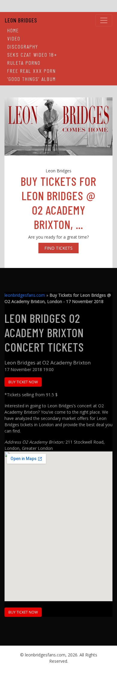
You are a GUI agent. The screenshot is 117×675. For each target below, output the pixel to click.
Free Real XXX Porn (31, 70)
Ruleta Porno (23, 62)
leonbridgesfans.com (24, 295)
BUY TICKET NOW (23, 382)
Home (13, 30)
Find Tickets (58, 248)
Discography (22, 46)
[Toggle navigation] (103, 20)
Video (13, 38)
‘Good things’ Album (31, 79)
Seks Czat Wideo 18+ (32, 54)
